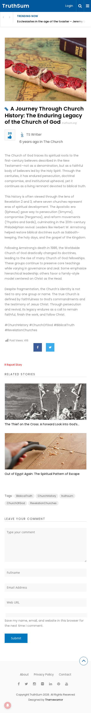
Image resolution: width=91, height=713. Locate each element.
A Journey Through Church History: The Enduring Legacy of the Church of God (44, 115)
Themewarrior (54, 700)
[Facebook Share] (37, 347)
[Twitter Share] (50, 347)
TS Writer (34, 134)
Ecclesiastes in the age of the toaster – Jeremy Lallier (54, 21)
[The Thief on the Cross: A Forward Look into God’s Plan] (45, 402)
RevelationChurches (43, 503)
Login (69, 6)
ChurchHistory (47, 496)
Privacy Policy (44, 674)
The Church (53, 141)
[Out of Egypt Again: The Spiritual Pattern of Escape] (45, 451)
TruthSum (15, 6)
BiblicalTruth (24, 496)
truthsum (67, 496)
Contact (65, 674)
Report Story (14, 365)
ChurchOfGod (16, 503)
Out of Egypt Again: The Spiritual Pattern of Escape (42, 474)
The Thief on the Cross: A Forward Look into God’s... (42, 424)
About (24, 674)
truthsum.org (69, 123)
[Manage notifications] (7, 705)
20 (10, 133)
